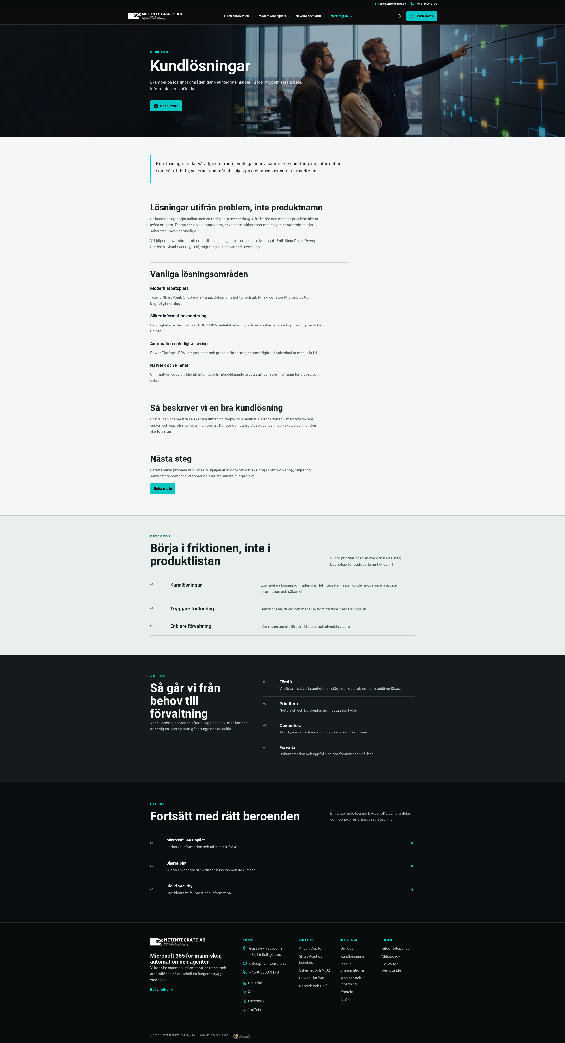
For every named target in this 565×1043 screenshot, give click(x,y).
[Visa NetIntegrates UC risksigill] (246, 1036)
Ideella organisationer (352, 967)
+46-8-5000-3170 (426, 3)
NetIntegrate (340, 16)
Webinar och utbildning (350, 981)
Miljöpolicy (391, 956)
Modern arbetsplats (272, 16)
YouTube (255, 1009)
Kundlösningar (352, 956)
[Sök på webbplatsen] (399, 16)
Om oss (346, 948)
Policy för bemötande (391, 967)
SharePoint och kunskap (311, 959)
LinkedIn (255, 983)
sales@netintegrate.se (393, 3)
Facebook (256, 1001)
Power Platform (312, 978)
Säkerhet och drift (308, 16)
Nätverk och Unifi (313, 986)
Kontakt (347, 992)
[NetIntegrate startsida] (155, 16)
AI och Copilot (311, 948)
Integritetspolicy (395, 948)
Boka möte (169, 106)
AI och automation (236, 16)
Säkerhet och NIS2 (314, 970)
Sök (348, 1000)
